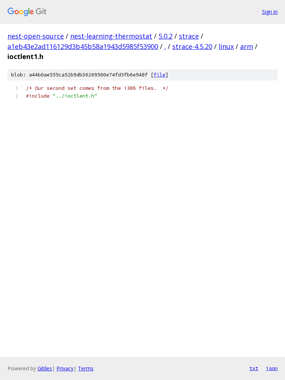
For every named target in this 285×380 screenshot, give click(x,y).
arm (246, 46)
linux (226, 46)
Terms (86, 368)
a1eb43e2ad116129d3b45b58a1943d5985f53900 (82, 46)
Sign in (270, 11)
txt (253, 368)
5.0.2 (165, 36)
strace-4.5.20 (192, 46)
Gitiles (44, 368)
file (160, 75)
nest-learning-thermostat (111, 36)
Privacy (64, 368)
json (272, 368)
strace (189, 36)
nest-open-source (35, 36)
